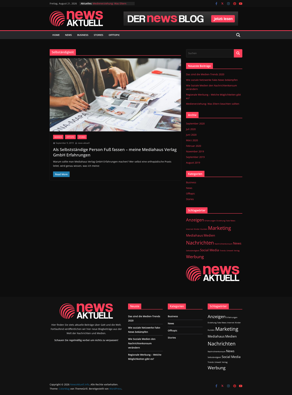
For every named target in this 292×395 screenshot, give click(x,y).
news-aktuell (84, 143)
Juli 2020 (191, 129)
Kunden (203, 229)
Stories (98, 35)
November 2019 (195, 151)
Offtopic (114, 35)
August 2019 (193, 162)
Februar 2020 (193, 145)
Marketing (219, 228)
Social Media (209, 250)
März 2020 (192, 140)
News (68, 35)
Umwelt (229, 250)
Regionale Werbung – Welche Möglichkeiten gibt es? (109, 5)
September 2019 (195, 157)
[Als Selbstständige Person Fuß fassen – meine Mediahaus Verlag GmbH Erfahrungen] (115, 94)
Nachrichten (200, 242)
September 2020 (195, 123)
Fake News (230, 220)
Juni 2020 (191, 134)
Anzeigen (195, 220)
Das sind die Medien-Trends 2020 (205, 74)
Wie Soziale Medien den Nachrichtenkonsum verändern (141, 343)
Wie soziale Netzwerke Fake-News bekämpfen (212, 80)
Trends (223, 250)
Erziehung (220, 220)
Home (56, 35)
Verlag (236, 250)
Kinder (197, 229)
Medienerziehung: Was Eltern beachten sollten (212, 103)
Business (82, 35)
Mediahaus (194, 235)
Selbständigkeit (192, 250)
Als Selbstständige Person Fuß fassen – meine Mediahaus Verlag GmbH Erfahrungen (115, 152)
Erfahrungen (210, 220)
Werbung (195, 256)
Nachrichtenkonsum (223, 244)
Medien (209, 235)
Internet (189, 229)
